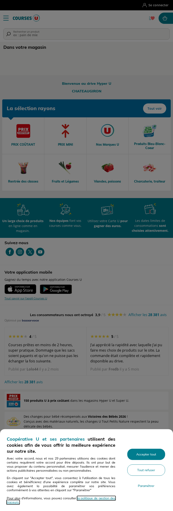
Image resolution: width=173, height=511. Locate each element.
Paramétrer (146, 486)
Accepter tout (146, 454)
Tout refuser (146, 470)
